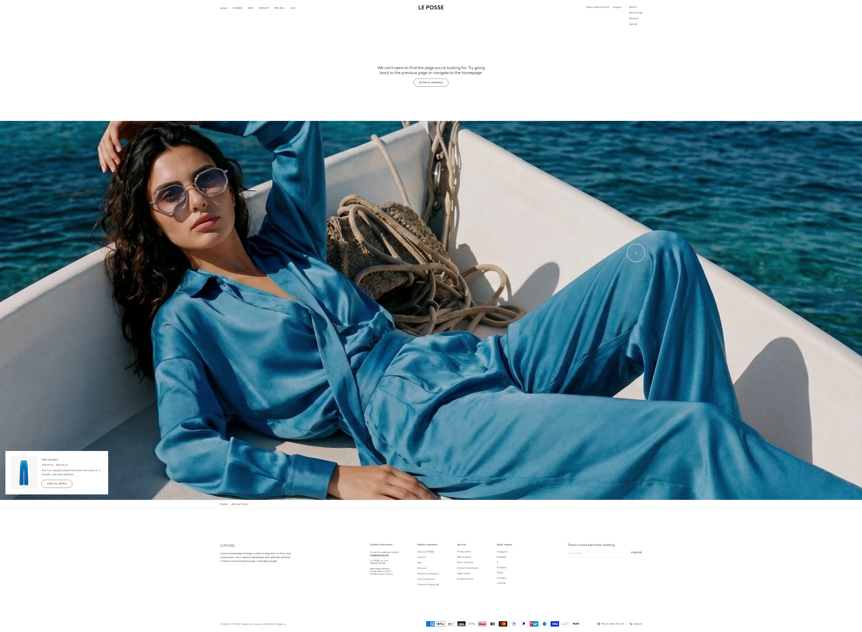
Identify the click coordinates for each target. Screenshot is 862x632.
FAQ (419, 562)
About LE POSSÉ (425, 551)
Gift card (421, 568)
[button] (598, 7)
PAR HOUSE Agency (274, 624)
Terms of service (465, 562)
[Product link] (56, 472)
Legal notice (463, 573)
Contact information (468, 567)
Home (223, 504)
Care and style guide (428, 584)
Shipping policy (465, 578)
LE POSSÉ (234, 624)
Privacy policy (464, 551)
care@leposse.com (379, 554)
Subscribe (636, 552)
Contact (421, 557)
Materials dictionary (428, 573)
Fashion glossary (426, 579)
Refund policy (464, 556)
